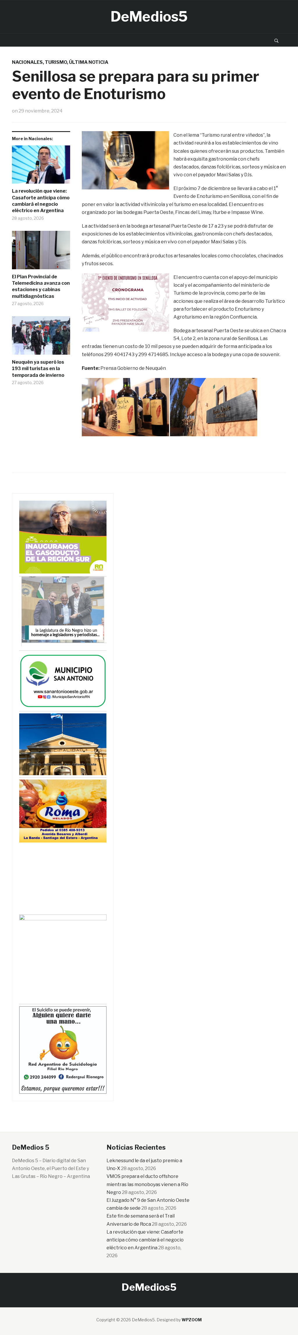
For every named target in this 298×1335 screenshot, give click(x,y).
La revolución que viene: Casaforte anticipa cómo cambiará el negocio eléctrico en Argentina (41, 200)
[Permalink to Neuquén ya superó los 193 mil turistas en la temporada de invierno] (41, 337)
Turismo (56, 62)
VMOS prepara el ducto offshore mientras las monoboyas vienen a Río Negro (147, 1184)
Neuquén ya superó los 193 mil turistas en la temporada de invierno (38, 368)
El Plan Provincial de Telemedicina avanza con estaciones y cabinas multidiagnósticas (41, 286)
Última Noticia (88, 62)
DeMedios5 (149, 16)
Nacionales (27, 62)
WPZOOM (192, 1319)
